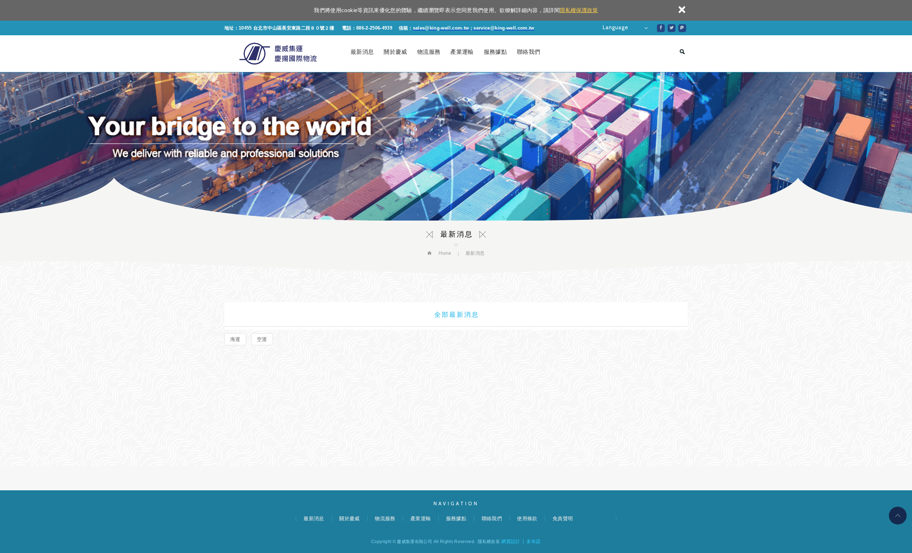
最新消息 (362, 52)
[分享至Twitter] (671, 28)
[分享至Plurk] (682, 28)
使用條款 (527, 518)
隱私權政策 (489, 541)
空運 (262, 339)
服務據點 (495, 52)
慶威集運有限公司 (277, 53)
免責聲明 (563, 518)
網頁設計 (510, 541)
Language (615, 27)
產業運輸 (461, 52)
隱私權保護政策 (579, 10)
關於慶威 (395, 52)
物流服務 (428, 52)
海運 (235, 339)
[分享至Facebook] (661, 28)
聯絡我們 (528, 52)
